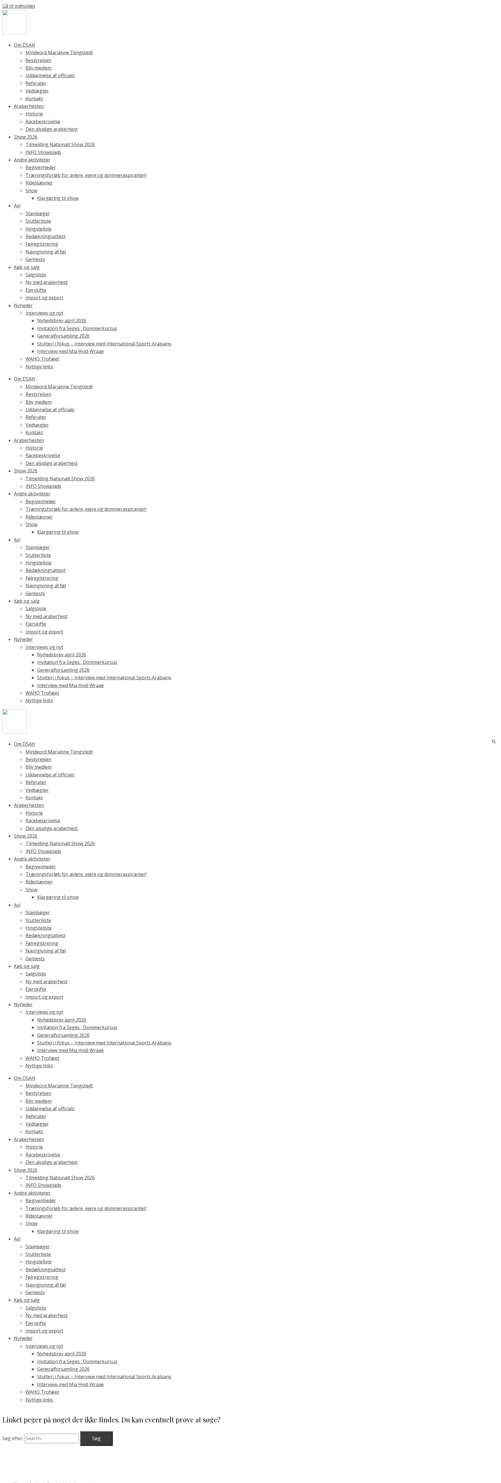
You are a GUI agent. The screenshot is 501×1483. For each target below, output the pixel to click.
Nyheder (23, 305)
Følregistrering (42, 244)
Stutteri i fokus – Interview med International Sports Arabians (104, 344)
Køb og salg (27, 267)
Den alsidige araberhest (52, 129)
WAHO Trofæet (42, 359)
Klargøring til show (58, 198)
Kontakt (34, 98)
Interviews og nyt (44, 313)
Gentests (35, 259)
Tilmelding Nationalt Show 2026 (60, 144)
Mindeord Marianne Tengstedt (59, 52)
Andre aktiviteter (32, 160)
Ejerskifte (36, 290)
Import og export (44, 297)
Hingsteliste (39, 229)
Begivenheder (41, 167)
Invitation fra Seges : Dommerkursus (77, 328)
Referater (36, 83)
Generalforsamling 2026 (63, 336)
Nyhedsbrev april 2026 (61, 320)
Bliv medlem (39, 68)
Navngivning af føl (46, 252)
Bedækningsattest (46, 236)
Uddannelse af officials (50, 75)
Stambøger (38, 213)
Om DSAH (24, 45)
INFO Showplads (43, 152)
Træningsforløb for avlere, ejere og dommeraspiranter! (86, 175)
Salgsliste (36, 274)
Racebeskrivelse (43, 121)
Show (31, 190)
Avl (17, 205)
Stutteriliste (38, 221)
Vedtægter (37, 91)
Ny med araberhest (47, 282)
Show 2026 (25, 137)
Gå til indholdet (18, 6)
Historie (34, 114)
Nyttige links (39, 366)
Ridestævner (39, 183)
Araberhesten (29, 106)
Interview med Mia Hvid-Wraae (70, 351)
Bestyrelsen (38, 60)
